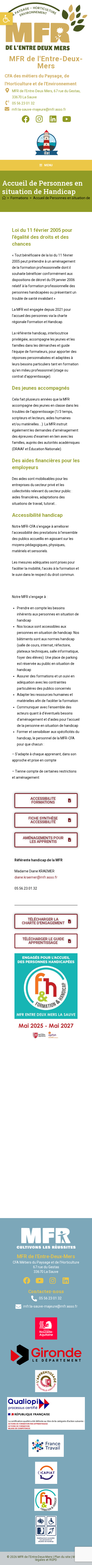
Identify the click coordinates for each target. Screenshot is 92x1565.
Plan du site (62, 1557)
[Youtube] (67, 119)
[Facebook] (25, 119)
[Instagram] (39, 119)
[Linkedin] (53, 119)
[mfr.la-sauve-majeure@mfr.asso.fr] (7, 108)
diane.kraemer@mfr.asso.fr (35, 877)
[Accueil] (4, 198)
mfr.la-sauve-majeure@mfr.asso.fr (39, 109)
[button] (6, 18)
